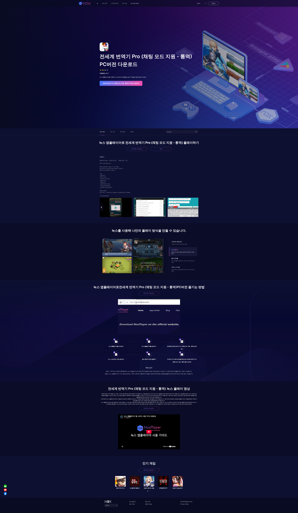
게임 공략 (104, 3)
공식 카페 (132, 504)
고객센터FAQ (114, 3)
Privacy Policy (184, 504)
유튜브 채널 (148, 504)
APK (161, 149)
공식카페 (124, 3)
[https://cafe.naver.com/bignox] (5, 486)
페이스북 (147, 501)
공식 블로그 (132, 501)
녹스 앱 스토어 (135, 3)
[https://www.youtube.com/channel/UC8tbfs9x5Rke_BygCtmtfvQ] (5, 489)
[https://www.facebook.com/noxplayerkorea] (5, 493)
